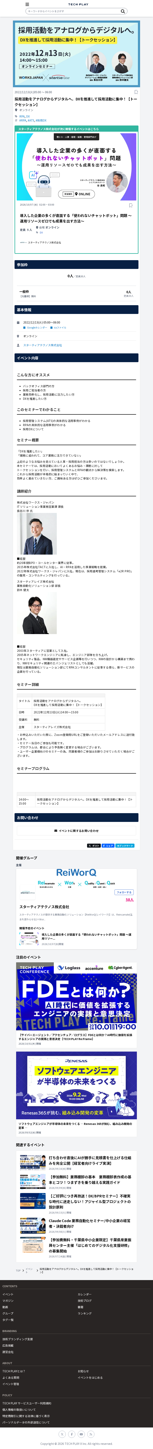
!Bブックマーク (125, 845)
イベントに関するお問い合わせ (79, 831)
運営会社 (8, 1352)
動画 (5, 1307)
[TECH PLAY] (78, 4)
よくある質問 (10, 1377)
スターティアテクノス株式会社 (42, 345)
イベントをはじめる (90, 1377)
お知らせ (83, 1371)
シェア (109, 845)
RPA (22, 116)
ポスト (95, 845)
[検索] (123, 11)
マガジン (8, 1301)
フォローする (124, 892)
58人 (130, 899)
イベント (29, 1270)
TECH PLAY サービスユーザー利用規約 (26, 1403)
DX (28, 116)
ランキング (85, 1313)
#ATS (31, 120)
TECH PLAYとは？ (14, 1371)
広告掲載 (8, 1345)
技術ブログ (85, 1301)
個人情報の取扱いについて (19, 1410)
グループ (7, 1313)
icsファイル (60, 327)
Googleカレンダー (37, 327)
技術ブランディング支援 (17, 1339)
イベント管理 (10, 1384)
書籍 (80, 1307)
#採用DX (41, 120)
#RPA (22, 120)
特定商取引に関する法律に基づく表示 (26, 1416)
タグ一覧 (8, 1320)
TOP (18, 1270)
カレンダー (85, 1294)
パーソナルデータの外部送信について (26, 1422)
